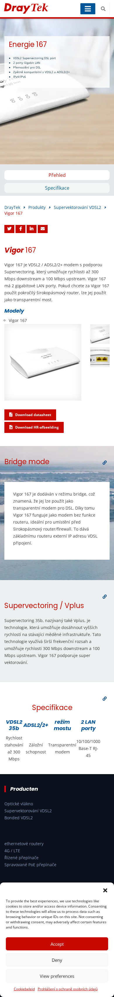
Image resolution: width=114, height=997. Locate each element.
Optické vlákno (18, 803)
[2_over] (105, 597)
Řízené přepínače (21, 857)
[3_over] (105, 699)
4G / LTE (12, 850)
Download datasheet (32, 414)
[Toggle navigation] (87, 8)
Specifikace (57, 188)
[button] (105, 890)
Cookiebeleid (24, 989)
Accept (57, 944)
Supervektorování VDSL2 (28, 810)
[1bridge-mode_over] (105, 463)
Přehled (57, 175)
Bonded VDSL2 (18, 817)
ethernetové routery (24, 843)
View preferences (57, 976)
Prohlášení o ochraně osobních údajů (68, 989)
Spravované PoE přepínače (30, 864)
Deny (57, 960)
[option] (57, 91)
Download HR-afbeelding (36, 427)
